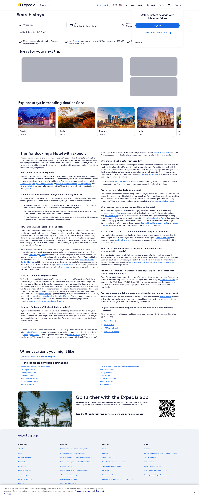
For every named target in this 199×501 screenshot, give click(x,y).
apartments (163, 223)
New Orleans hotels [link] (29, 381)
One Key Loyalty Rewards (151, 174)
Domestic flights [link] (66, 466)
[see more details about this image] (52, 125)
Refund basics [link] (149, 462)
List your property (134, 5)
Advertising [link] (22, 475)
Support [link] (147, 449)
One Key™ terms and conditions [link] (113, 462)
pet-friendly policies (44, 183)
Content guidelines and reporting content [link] (117, 479)
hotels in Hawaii (111, 215)
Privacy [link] (104, 449)
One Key (76, 41)
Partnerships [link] (22, 462)
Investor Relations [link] (24, 470)
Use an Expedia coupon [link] (153, 466)
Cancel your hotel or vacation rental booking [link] (160, 453)
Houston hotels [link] (27, 384)
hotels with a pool (27, 183)
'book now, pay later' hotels (124, 181)
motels (61, 301)
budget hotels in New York (162, 262)
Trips (161, 5)
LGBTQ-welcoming (112, 328)
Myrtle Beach (29, 188)
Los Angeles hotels (31, 334)
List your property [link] (24, 457)
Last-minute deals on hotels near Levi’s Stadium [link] (119, 366)
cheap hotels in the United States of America (60, 296)
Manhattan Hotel (163, 237)
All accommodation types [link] (69, 475)
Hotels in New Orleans (65, 264)
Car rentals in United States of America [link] (74, 470)
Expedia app (64, 330)
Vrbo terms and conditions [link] (112, 466)
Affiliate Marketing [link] (25, 479)
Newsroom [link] (22, 466)
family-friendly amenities (66, 183)
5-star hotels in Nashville (138, 262)
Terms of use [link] (106, 457)
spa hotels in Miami (123, 240)
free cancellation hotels (164, 201)
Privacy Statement (83, 491)
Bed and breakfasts (149, 223)
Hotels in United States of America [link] (72, 453)
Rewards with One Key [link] (68, 479)
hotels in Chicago (74, 334)
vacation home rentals (45, 301)
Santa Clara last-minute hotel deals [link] (35, 366)
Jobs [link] (20, 453)
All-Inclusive (109, 324)
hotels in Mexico (62, 267)
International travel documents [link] (155, 470)
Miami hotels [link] (105, 375)
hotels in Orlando (167, 279)
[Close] (195, 492)
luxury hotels (165, 296)
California (33, 254)
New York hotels (27, 186)
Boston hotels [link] (105, 384)
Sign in (177, 5)
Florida (42, 254)
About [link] (20, 449)
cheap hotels (44, 293)
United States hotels (34, 332)
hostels (32, 301)
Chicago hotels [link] (106, 372)
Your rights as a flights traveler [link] (155, 475)
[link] (157, 42)
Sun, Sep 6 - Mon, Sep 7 (85, 26)
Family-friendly (110, 321)
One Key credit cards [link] (68, 483)
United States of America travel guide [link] (74, 449)
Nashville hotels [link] (106, 381)
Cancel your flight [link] (150, 457)
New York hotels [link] (107, 369)
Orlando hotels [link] (27, 375)
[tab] (39, 356)
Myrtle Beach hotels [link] (108, 378)
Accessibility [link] (106, 470)
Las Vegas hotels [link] (28, 369)
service (124, 184)
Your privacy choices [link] (109, 475)
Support (151, 5)
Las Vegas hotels (84, 183)
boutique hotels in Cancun (112, 213)
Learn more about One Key (157, 32)
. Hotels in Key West (161, 152)
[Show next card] (181, 122)
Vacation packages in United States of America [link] (77, 462)
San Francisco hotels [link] (29, 378)
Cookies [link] (105, 453)
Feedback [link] (22, 483)
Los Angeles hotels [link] (29, 372)
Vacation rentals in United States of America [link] (76, 457)
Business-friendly (111, 331)
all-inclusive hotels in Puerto (154, 218)
